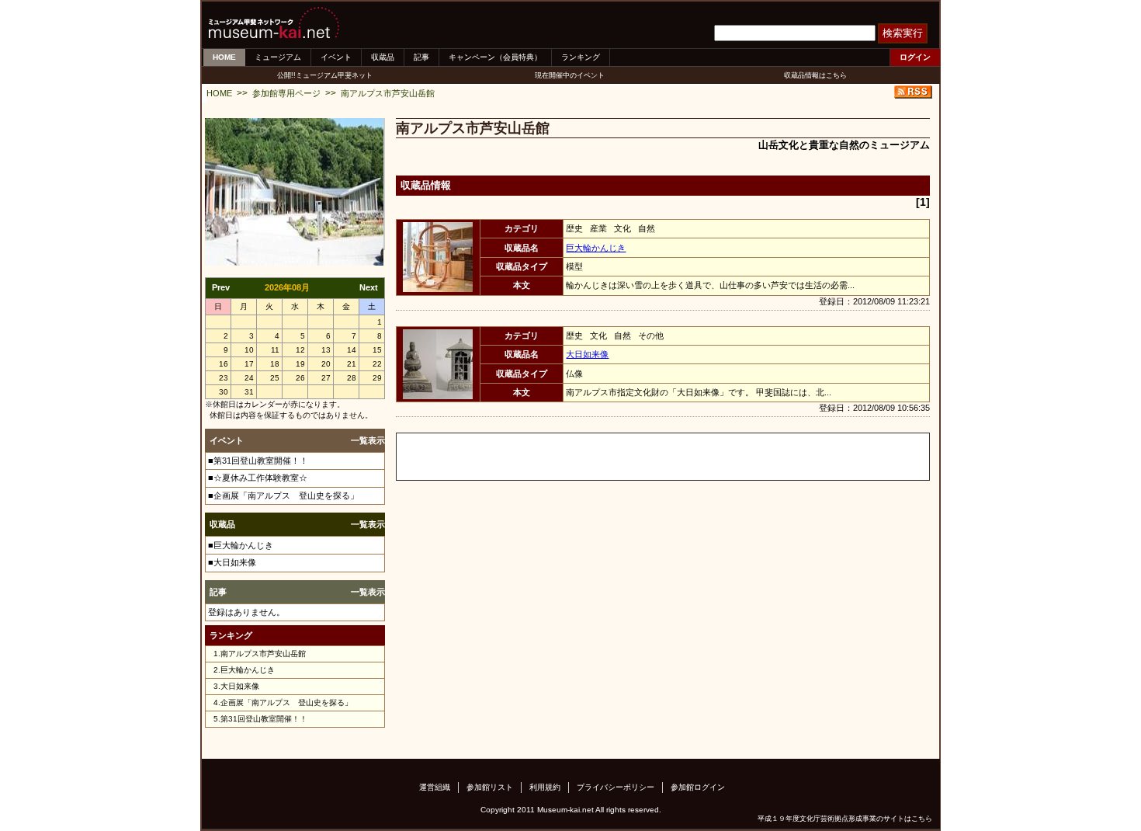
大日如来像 (239, 686)
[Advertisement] (578, 456)
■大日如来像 (232, 562)
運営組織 (434, 787)
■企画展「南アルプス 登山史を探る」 (283, 495)
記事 (421, 57)
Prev (221, 287)
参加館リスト (489, 787)
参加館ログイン (698, 787)
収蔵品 (382, 57)
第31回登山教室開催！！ (263, 719)
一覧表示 (368, 440)
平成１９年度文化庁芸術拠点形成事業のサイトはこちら (845, 818)
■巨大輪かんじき (240, 545)
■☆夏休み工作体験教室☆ (257, 477)
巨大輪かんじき (247, 670)
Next (368, 287)
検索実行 (903, 33)
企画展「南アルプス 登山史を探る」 (286, 702)
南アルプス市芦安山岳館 (388, 93)
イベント (336, 57)
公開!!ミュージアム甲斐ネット (325, 75)
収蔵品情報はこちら (815, 75)
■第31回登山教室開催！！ (258, 460)
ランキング (580, 57)
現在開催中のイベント (570, 75)
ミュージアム (278, 57)
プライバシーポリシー (615, 787)
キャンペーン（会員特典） (495, 57)
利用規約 (544, 787)
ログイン (915, 57)
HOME (224, 57)
